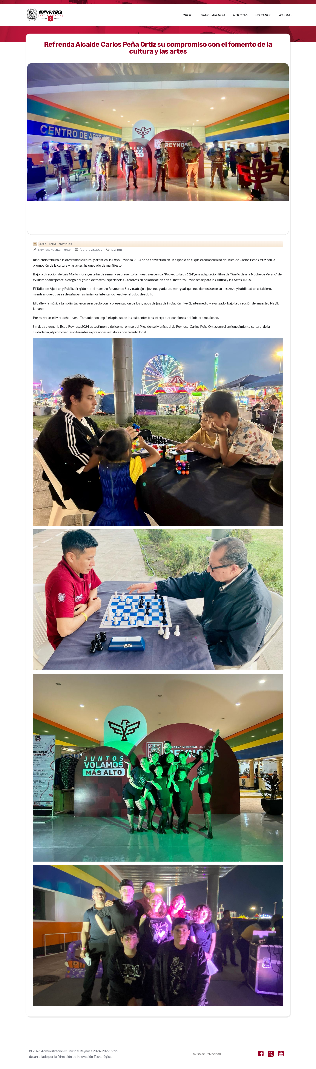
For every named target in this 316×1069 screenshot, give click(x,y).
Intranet (263, 15)
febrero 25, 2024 (91, 249)
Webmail (286, 15)
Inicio (188, 15)
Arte (43, 244)
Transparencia (212, 15)
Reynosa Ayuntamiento (54, 249)
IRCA (53, 244)
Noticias (240, 15)
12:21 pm (116, 249)
